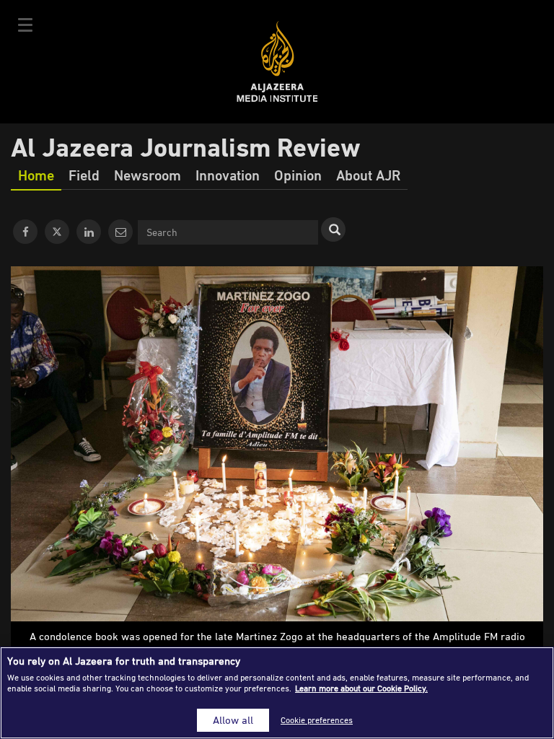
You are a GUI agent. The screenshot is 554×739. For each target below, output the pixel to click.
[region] (277, 693)
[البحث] (333, 229)
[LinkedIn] (88, 231)
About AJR (368, 174)
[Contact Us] (120, 231)
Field (84, 174)
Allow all (233, 720)
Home (36, 174)
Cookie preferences (317, 719)
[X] (57, 231)
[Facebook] (25, 231)
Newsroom (147, 174)
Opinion (298, 174)
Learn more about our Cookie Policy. (361, 688)
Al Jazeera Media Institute (277, 61)
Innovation (227, 174)
